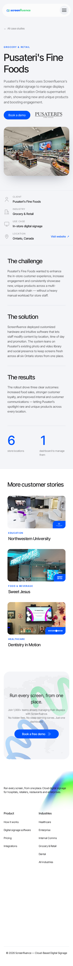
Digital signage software (17, 830)
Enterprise (44, 830)
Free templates (12, 926)
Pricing (8, 838)
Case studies (11, 902)
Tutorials (8, 918)
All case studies (14, 28)
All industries (46, 862)
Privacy (43, 910)
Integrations (10, 846)
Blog (6, 894)
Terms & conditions (49, 926)
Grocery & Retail (48, 846)
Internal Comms (48, 838)
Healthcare (45, 822)
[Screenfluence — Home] (17, 10)
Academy (9, 910)
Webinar (8, 934)
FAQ (6, 942)
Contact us (45, 894)
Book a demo (46, 902)
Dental (42, 854)
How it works (11, 822)
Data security (46, 918)
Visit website (60, 236)
